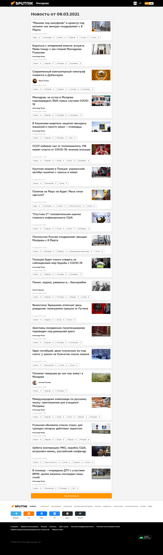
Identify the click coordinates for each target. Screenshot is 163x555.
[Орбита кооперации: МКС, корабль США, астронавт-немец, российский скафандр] (101, 451)
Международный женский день (79, 251)
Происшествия (49, 183)
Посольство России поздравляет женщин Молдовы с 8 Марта (59, 238)
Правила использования (29, 527)
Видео (35, 37)
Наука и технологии (75, 206)
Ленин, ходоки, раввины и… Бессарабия (59, 282)
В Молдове (60, 63)
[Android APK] (144, 537)
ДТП (71, 138)
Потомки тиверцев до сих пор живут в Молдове (57, 375)
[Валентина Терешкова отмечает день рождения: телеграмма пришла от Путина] (101, 308)
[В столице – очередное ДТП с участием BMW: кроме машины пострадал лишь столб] (101, 474)
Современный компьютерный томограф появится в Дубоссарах (58, 73)
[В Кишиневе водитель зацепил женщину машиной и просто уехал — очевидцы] (101, 126)
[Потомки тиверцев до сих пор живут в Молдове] (101, 377)
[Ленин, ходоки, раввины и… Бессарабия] (101, 285)
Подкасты (107, 506)
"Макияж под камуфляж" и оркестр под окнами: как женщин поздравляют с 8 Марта (58, 26)
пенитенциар (74, 342)
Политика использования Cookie (108, 527)
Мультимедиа (47, 37)
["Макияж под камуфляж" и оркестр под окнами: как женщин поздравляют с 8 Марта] (101, 26)
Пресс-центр (63, 527)
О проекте (14, 527)
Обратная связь (57, 530)
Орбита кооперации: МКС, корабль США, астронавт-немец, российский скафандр (59, 449)
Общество (72, 37)
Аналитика (118, 506)
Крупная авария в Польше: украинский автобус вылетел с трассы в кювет (58, 170)
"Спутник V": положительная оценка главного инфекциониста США (56, 215)
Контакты (53, 527)
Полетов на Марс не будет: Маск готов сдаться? (57, 193)
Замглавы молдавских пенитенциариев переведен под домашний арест (58, 329)
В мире (84, 37)
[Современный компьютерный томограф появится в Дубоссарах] (101, 75)
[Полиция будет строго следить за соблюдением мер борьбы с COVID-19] (101, 263)
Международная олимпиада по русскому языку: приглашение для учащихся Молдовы (59, 402)
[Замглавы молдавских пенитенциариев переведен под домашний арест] (101, 331)
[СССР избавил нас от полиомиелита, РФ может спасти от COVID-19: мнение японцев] (101, 149)
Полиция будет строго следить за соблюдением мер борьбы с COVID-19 (57, 261)
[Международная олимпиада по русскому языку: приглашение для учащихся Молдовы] (101, 402)
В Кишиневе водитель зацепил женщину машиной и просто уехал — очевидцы (59, 124)
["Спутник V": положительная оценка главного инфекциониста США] (101, 217)
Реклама (44, 527)
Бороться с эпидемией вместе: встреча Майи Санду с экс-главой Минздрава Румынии (58, 49)
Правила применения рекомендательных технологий (30, 530)
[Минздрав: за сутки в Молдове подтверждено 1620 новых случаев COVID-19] (101, 100)
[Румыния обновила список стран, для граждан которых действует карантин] (101, 428)
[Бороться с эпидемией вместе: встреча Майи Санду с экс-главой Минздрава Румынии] (101, 49)
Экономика (56, 506)
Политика (44, 506)
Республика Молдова (83, 506)
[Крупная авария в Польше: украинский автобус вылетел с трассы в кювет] (101, 172)
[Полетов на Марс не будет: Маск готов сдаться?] (101, 195)
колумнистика (131, 506)
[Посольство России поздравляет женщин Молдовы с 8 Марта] (101, 240)
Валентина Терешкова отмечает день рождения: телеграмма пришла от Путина (60, 306)
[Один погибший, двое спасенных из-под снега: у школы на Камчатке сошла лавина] (101, 354)
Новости (60, 37)
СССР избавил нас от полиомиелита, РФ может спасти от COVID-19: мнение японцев (61, 147)
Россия (94, 37)
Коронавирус (74, 63)
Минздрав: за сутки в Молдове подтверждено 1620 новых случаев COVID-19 (60, 100)
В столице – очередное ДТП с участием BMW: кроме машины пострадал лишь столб (58, 474)
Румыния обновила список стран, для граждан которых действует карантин (57, 426)
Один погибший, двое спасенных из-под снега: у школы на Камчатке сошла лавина (60, 352)
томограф (73, 89)
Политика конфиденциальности (82, 527)
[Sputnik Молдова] (22, 6)
